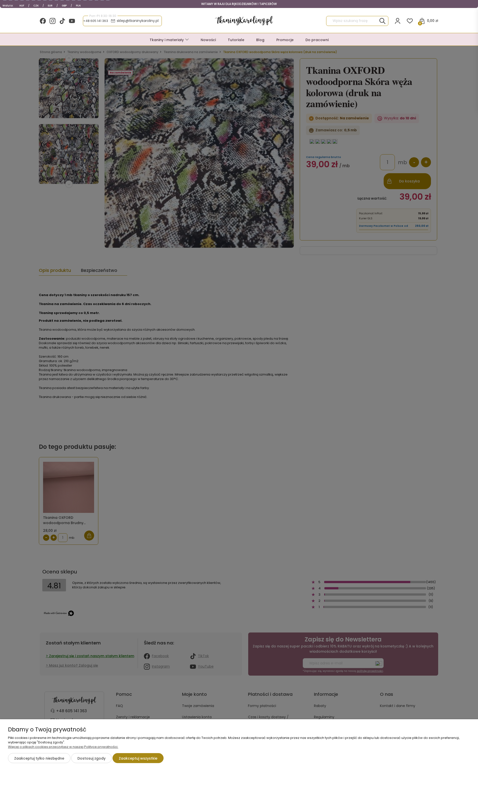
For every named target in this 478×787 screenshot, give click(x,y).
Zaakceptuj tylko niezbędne (39, 758)
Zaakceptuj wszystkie (138, 758)
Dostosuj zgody (91, 758)
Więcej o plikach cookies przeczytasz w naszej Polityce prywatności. (63, 746)
